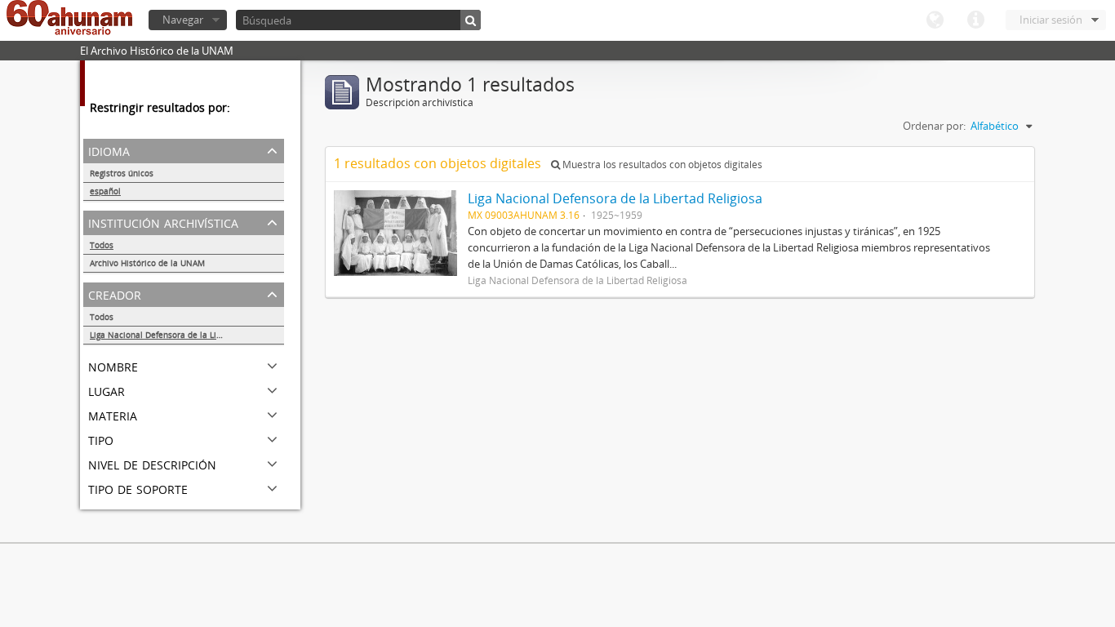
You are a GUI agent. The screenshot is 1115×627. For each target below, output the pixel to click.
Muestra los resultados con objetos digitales (661, 164)
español (105, 191)
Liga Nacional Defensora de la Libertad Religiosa (185, 334)
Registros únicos (121, 173)
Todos (101, 245)
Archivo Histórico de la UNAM (147, 263)
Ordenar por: (934, 125)
